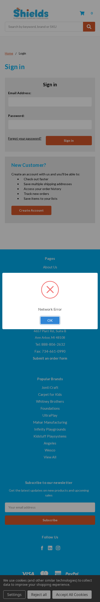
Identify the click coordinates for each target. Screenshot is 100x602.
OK (50, 320)
